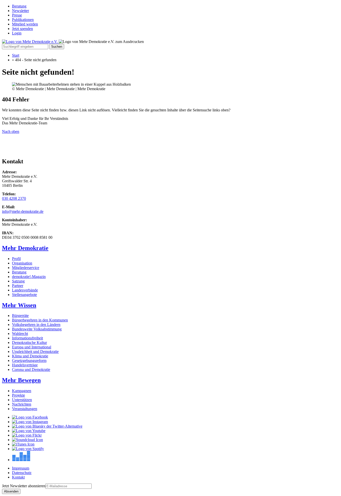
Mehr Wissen (19, 305)
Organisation (22, 263)
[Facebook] (30, 417)
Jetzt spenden (22, 28)
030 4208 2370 (14, 198)
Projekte (18, 395)
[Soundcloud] (27, 440)
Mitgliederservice (25, 267)
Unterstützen (22, 400)
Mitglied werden (25, 24)
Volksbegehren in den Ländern (36, 324)
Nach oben (10, 131)
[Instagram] (30, 422)
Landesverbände (25, 290)
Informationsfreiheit (27, 338)
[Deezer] (21, 460)
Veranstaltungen (24, 409)
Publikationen (23, 19)
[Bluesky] (47, 426)
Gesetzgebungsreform (29, 360)
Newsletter (20, 10)
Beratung (19, 6)
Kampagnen (21, 391)
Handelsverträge (25, 365)
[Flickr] (27, 435)
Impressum (20, 468)
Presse (17, 15)
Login (16, 33)
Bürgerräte (20, 315)
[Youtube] (28, 431)
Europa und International (31, 347)
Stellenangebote (24, 294)
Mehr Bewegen (21, 380)
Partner (17, 285)
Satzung (18, 281)
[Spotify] (28, 449)
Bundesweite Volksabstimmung (37, 329)
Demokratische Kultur (29, 342)
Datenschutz (21, 473)
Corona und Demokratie (31, 369)
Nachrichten (21, 404)
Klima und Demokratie (30, 356)
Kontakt (18, 477)
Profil (16, 258)
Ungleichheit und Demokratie (35, 351)
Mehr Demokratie (25, 248)
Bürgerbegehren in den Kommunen (40, 320)
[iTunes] (23, 444)
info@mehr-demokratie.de (22, 211)
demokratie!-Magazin (29, 276)
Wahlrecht (20, 333)
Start (15, 55)
